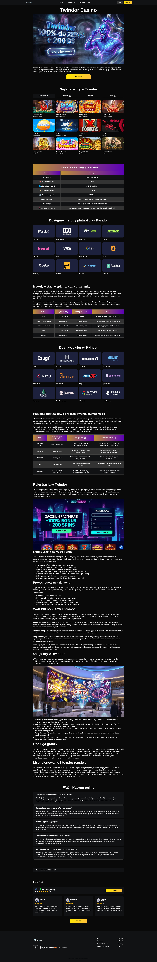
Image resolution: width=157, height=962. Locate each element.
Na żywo (65, 95)
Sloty (111, 95)
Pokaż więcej (78, 920)
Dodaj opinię (114, 890)
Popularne (42, 95)
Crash (89, 95)
